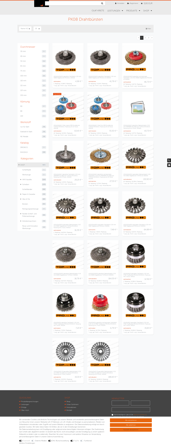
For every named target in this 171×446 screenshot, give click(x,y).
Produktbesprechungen (29, 402)
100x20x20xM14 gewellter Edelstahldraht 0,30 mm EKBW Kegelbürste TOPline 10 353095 (102, 274)
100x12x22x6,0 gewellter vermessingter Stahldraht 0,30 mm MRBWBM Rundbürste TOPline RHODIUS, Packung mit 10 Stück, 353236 (101, 176)
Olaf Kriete (98, 10)
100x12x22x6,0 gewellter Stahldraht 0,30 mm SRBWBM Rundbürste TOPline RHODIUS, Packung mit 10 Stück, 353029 (67, 176)
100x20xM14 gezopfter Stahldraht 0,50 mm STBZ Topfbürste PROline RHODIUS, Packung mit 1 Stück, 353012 (136, 275)
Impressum (68, 434)
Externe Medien (41, 441)
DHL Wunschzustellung (60, 441)
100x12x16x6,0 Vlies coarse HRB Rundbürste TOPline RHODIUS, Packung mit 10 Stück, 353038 (67, 127)
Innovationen (71, 407)
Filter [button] (149, 29)
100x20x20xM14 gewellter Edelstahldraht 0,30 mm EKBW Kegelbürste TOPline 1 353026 (67, 274)
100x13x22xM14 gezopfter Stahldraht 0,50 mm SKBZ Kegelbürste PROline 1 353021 (102, 225)
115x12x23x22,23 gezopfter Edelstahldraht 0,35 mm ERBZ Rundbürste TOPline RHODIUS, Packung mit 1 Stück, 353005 (67, 373)
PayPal (76, 441)
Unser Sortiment (72, 404)
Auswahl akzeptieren (130, 430)
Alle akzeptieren (131, 420)
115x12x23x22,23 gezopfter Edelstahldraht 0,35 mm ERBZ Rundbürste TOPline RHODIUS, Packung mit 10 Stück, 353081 (102, 373)
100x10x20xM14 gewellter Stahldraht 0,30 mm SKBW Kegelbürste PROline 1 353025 (67, 77)
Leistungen (114, 10)
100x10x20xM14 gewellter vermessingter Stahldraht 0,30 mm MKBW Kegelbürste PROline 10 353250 (137, 78)
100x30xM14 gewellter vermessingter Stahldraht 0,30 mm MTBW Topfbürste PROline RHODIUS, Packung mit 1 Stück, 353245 (103, 324)
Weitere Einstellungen (27, 443)
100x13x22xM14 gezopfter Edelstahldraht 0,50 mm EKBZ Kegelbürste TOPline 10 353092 (136, 175)
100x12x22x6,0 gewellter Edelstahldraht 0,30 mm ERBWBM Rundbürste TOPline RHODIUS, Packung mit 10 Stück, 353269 (136, 127)
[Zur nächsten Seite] (152, 38)
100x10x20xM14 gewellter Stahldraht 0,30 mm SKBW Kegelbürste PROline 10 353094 (102, 77)
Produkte (132, 10)
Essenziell (26, 441)
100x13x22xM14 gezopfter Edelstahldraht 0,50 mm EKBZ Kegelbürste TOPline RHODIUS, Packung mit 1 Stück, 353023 (67, 226)
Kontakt (69, 410)
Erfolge (23, 407)
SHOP (146, 10)
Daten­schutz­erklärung (55, 437)
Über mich (25, 410)
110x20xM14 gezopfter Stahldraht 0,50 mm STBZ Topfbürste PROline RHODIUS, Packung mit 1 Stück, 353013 (136, 324)
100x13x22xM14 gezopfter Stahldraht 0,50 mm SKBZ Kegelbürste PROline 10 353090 (137, 225)
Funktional (88, 441)
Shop (68, 402)
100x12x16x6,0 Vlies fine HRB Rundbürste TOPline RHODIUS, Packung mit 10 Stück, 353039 (101, 127)
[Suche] (102, 3)
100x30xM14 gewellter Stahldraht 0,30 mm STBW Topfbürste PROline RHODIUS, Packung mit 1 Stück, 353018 (67, 324)
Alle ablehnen (131, 425)
